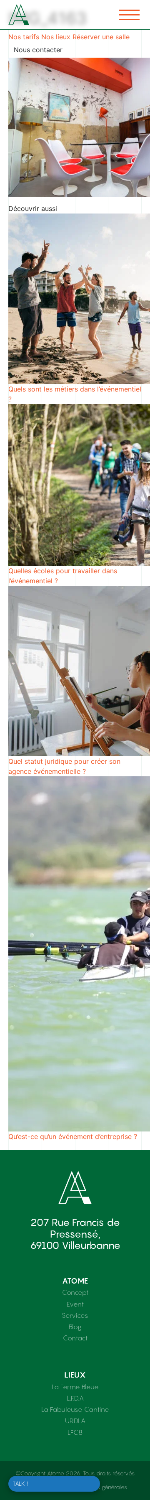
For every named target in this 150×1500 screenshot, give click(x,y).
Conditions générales (100, 1487)
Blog (75, 1326)
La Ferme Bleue (75, 1387)
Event (75, 1304)
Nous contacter (38, 50)
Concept (75, 1292)
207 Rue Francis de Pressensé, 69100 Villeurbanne (75, 1234)
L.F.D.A (75, 1398)
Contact (75, 1338)
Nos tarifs (23, 37)
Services (75, 1315)
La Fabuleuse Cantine (75, 1409)
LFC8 (75, 1432)
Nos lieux (55, 37)
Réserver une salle (101, 37)
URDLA (75, 1420)
